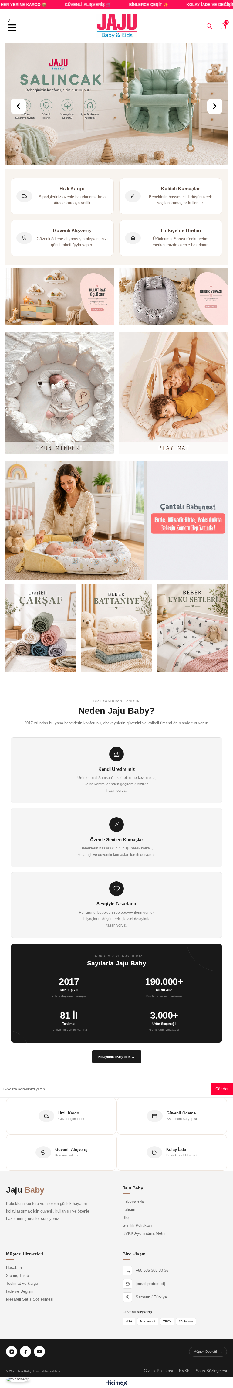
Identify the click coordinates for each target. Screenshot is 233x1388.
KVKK (184, 1371)
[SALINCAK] (116, 104)
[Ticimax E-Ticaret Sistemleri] (116, 1383)
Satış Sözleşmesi (211, 1371)
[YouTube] (39, 1351)
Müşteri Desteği (208, 1351)
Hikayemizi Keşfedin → (116, 1057)
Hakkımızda (133, 1202)
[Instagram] (11, 1351)
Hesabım (14, 1268)
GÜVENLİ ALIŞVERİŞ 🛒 (70, 4)
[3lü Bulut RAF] (59, 297)
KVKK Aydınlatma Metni (144, 1233)
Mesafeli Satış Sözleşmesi (29, 1299)
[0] (222, 26)
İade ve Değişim (20, 1291)
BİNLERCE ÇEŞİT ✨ (130, 4)
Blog (126, 1218)
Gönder (221, 1089)
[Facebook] (25, 1351)
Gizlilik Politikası (137, 1225)
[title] (59, 393)
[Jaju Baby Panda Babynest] (173, 297)
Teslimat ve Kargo (22, 1283)
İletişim (129, 1210)
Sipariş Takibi (18, 1276)
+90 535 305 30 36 (152, 1270)
